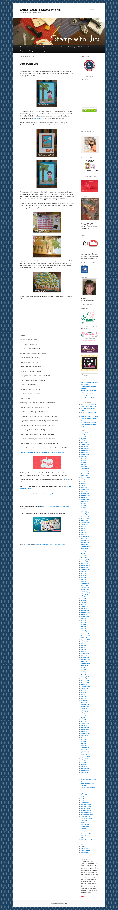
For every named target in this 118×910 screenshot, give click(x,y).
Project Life (84, 820)
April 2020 (83, 579)
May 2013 (83, 741)
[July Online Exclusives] (89, 166)
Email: (84, 104)
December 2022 (85, 517)
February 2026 (85, 444)
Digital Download (86, 793)
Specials (90, 47)
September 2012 (85, 757)
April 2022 (83, 532)
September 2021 (85, 546)
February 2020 (85, 583)
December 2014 (85, 704)
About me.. (29, 47)
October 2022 (84, 521)
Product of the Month (87, 818)
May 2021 (83, 554)
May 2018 (83, 624)
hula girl (44, 544)
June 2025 (83, 460)
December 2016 (85, 657)
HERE (66, 480)
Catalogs (31, 51)
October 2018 (84, 614)
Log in (82, 846)
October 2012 (84, 755)
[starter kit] (89, 208)
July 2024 (83, 480)
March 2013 (84, 745)
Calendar (63, 47)
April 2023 (83, 509)
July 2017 (83, 644)
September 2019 (85, 593)
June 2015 (83, 692)
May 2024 (83, 484)
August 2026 (84, 433)
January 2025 (84, 470)
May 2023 (83, 507)
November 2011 (85, 770)
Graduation (38, 544)
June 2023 (83, 505)
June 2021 (83, 552)
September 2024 (85, 478)
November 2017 (85, 636)
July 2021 (83, 550)
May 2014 (83, 718)
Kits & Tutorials (85, 801)
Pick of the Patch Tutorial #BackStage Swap (89, 418)
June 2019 (83, 599)
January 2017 (84, 655)
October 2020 (84, 567)
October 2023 (84, 497)
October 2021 (84, 544)
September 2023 (85, 499)
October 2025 (84, 452)
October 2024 (84, 476)
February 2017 (85, 653)
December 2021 (85, 540)
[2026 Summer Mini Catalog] (89, 144)
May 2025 (83, 462)
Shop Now (23, 51)
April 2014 (83, 720)
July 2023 (83, 503)
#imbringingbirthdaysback (88, 779)
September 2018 (85, 616)
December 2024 (85, 472)
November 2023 (85, 495)
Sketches (83, 828)
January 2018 (84, 632)
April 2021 (83, 556)
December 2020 (85, 564)
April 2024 (83, 485)
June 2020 (83, 575)
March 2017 (84, 651)
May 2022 (83, 530)
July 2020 (83, 573)
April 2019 (83, 602)
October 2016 (84, 661)
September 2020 (85, 569)
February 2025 (85, 468)
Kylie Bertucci (85, 408)
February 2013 (85, 747)
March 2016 (84, 675)
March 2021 (84, 558)
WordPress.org (85, 852)
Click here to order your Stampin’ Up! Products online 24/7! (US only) (42, 452)
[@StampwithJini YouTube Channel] (89, 243)
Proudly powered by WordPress (59, 903)
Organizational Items (87, 814)
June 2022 (83, 528)
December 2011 (85, 768)
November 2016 (85, 659)
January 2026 (84, 446)
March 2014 (84, 722)
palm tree (57, 544)
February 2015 (85, 700)
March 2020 (84, 581)
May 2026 (83, 439)
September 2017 (85, 640)
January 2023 (84, 515)
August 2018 (84, 618)
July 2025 (83, 458)
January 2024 (84, 491)
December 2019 (85, 587)
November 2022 (85, 519)
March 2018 (84, 628)
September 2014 (85, 710)
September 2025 (85, 454)
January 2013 (84, 749)
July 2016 (83, 667)
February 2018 (85, 630)
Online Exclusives (86, 812)
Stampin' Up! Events (86, 832)
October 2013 (84, 731)
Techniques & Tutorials (87, 834)
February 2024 (85, 489)
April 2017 (83, 649)
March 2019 (84, 605)
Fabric (82, 797)
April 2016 (83, 673)
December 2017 (85, 634)
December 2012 (85, 751)
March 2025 (84, 466)
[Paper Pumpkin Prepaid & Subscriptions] (89, 191)
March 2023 (84, 511)
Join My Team (82, 47)
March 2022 (84, 534)
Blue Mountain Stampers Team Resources (46, 47)
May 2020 (83, 577)
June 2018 (83, 622)
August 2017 (84, 642)
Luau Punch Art (29, 63)
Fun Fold (83, 799)
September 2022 (85, 522)
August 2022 (84, 524)
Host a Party (71, 47)
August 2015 (84, 688)
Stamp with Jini (85, 416)
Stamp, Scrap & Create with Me (40, 10)
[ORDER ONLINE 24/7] (89, 65)
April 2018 (83, 626)
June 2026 (83, 437)
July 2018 (83, 620)
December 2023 (85, 493)
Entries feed (84, 848)
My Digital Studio (86, 810)
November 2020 (85, 565)
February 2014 (85, 724)
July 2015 (83, 690)
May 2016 (83, 671)
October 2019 (84, 591)
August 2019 (84, 595)
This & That (84, 836)
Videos (28, 544)
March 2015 (84, 698)
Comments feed (85, 850)
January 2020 (84, 585)
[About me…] (89, 287)
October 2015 (84, 685)
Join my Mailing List (41, 51)
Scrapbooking (85, 826)
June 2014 (83, 716)
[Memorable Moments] (47, 524)
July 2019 (83, 597)
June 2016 (83, 669)
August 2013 (84, 735)
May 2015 (83, 694)
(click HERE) (37, 118)
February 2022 (85, 536)
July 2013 (83, 737)
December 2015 (85, 681)
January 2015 (84, 702)
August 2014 (84, 712)
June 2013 (83, 739)
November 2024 (85, 474)
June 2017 (83, 645)
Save (84, 896)
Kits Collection (85, 802)
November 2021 (85, 542)
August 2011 (84, 772)
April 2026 (83, 441)
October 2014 (84, 708)
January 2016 (84, 679)
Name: (84, 98)
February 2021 (85, 560)
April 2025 (83, 464)
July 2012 (83, 761)
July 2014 (83, 714)
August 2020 (84, 571)
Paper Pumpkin (85, 816)
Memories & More (86, 804)
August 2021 (84, 548)
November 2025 (85, 450)
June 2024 (83, 482)
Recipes (83, 822)
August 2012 (84, 759)
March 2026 (84, 442)
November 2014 (85, 706)
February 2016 (85, 677)
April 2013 (83, 743)
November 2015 (85, 683)
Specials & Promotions (87, 830)
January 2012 (84, 766)
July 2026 (83, 435)
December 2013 (85, 727)
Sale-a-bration (85, 824)
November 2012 (85, 753)
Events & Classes (86, 795)
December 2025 (85, 448)
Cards (82, 791)
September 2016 (85, 663)
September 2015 (85, 686)
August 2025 (84, 456)
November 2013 (85, 729)
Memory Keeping (85, 808)
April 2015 (83, 696)
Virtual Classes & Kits (87, 840)
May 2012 (83, 765)
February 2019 (85, 606)
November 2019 (85, 589)
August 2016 (84, 665)
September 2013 (85, 733)
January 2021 (84, 562)
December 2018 (85, 610)
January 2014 (84, 725)
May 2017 (83, 647)
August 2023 (84, 501)
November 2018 (85, 612)
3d (25, 544)
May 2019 (83, 601)
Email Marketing (87, 118)
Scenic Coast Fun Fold (87, 398)
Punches (62, 544)
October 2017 (84, 638)
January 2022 (84, 538)
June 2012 (83, 763)
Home (22, 47)
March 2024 (84, 487)
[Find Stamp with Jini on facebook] (84, 272)
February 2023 (85, 513)
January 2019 (84, 608)
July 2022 (83, 526)
